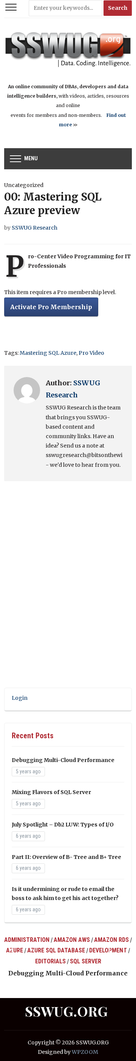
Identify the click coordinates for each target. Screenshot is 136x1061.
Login (20, 698)
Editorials (50, 961)
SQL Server (85, 961)
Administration (26, 939)
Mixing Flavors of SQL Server (51, 792)
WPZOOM (85, 1052)
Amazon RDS (111, 939)
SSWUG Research (34, 227)
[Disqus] (68, 590)
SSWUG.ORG (66, 1011)
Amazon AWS (72, 939)
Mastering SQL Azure (48, 353)
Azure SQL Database (56, 950)
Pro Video (91, 353)
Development (108, 950)
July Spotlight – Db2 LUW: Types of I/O (63, 824)
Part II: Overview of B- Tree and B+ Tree (66, 857)
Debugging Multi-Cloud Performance (63, 760)
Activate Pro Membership (51, 307)
